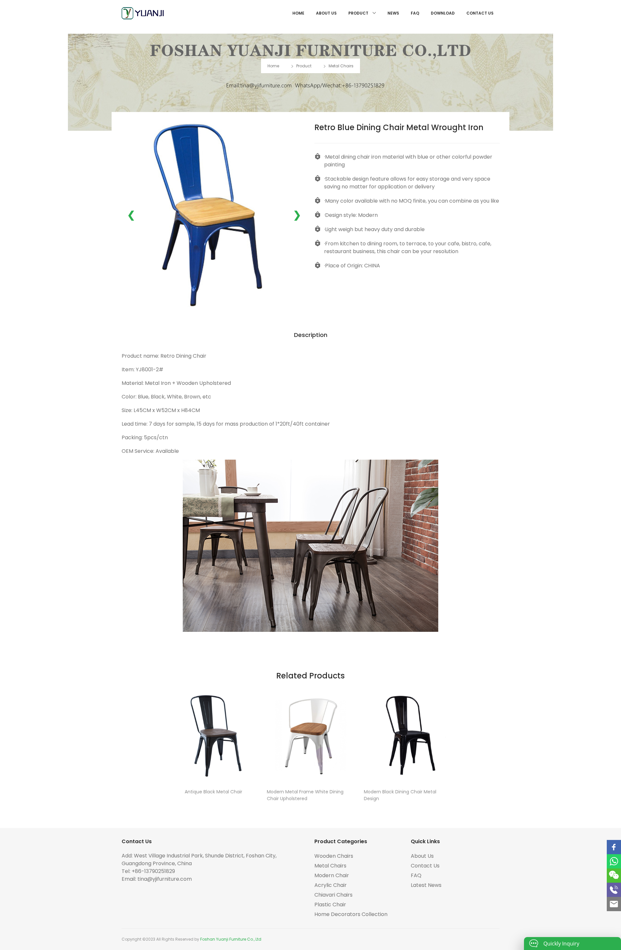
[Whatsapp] (614, 861)
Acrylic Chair (330, 885)
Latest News (426, 885)
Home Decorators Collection (350, 914)
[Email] (614, 904)
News (393, 13)
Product (358, 13)
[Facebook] (614, 847)
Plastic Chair (330, 904)
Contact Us (480, 13)
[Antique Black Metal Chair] (213, 735)
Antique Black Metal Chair (213, 791)
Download (443, 13)
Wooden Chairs (333, 856)
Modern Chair (331, 875)
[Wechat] (614, 875)
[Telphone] (614, 890)
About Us (326, 13)
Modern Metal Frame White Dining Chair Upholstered (305, 795)
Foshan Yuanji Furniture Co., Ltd (230, 939)
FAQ (415, 13)
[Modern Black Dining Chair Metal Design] (407, 735)
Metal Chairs (341, 66)
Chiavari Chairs (333, 895)
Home (298, 13)
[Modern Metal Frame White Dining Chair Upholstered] (310, 735)
